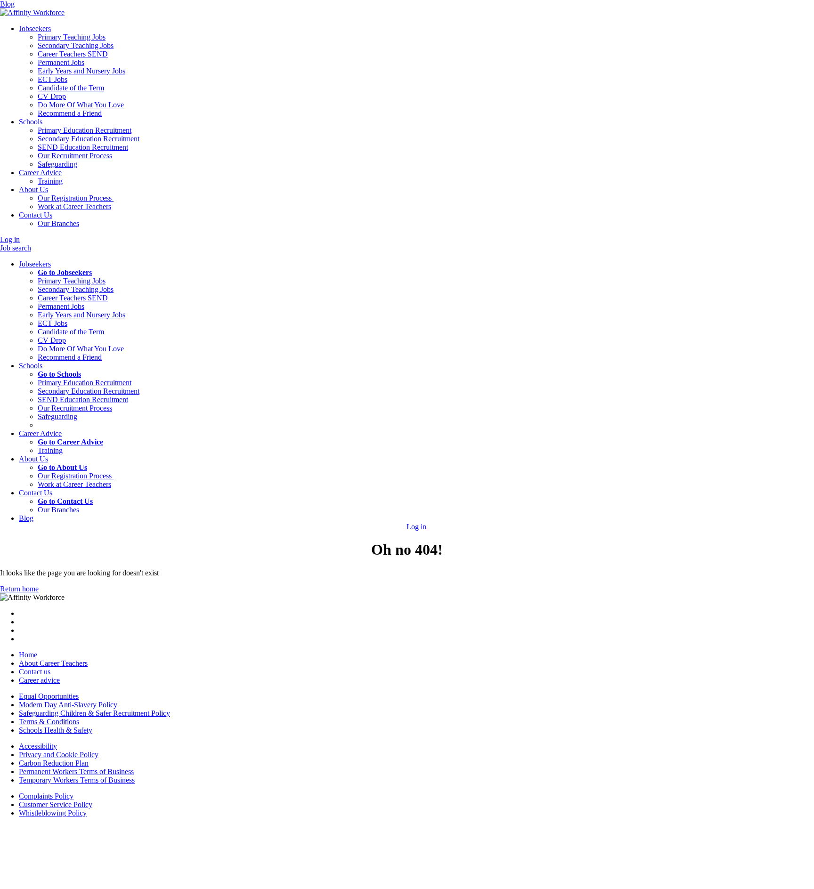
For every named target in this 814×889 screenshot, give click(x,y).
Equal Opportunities (49, 696)
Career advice (39, 680)
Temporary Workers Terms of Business (77, 780)
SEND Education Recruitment (83, 400)
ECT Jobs (52, 323)
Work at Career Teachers (74, 484)
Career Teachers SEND (73, 298)
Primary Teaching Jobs (72, 281)
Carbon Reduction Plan (54, 763)
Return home (19, 589)
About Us (33, 190)
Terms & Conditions (49, 722)
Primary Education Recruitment (84, 383)
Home (28, 655)
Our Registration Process (76, 476)
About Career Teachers (53, 663)
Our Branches (58, 510)
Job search (15, 248)
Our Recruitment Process (75, 408)
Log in (10, 239)
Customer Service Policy (55, 804)
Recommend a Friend (70, 357)
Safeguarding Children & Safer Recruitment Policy (94, 713)
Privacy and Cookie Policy (58, 755)
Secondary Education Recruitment (88, 391)
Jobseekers (35, 28)
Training (50, 450)
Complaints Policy (46, 796)
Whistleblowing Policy (53, 813)
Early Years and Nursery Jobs (81, 315)
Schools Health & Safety (55, 730)
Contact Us (35, 215)
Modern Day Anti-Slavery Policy (68, 705)
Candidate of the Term (71, 332)
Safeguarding (57, 416)
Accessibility (38, 746)
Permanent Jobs (61, 306)
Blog (7, 4)
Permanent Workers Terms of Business (76, 772)
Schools (30, 122)
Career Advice (40, 173)
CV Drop (52, 340)
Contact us (34, 672)
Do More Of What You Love (81, 349)
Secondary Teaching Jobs (76, 289)
